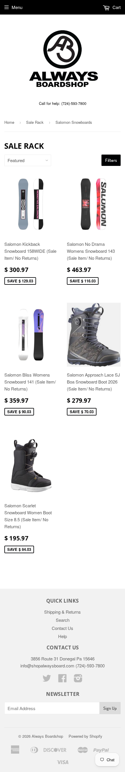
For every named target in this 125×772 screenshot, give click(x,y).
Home (9, 122)
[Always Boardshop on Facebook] (62, 680)
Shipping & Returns (62, 612)
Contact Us (62, 628)
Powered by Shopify (85, 736)
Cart (116, 7)
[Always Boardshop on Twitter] (46, 680)
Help (62, 636)
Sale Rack (35, 122)
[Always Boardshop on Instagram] (78, 680)
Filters (111, 160)
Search (62, 620)
